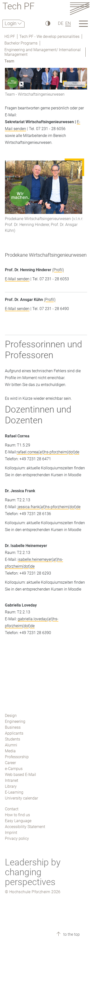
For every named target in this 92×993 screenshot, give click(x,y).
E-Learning (14, 792)
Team (9, 61)
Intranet (11, 780)
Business (13, 727)
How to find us (17, 815)
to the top (71, 934)
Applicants (14, 733)
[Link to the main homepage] (80, 8)
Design (11, 715)
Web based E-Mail (20, 774)
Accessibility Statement (25, 826)
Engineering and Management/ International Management (42, 52)
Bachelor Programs (21, 43)
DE (60, 23)
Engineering (15, 721)
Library (11, 786)
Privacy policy (17, 838)
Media (10, 751)
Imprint (11, 832)
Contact (11, 809)
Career (10, 762)
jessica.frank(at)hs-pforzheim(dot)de (49, 506)
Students (12, 739)
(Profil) (58, 269)
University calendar (21, 798)
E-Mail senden (17, 279)
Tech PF (18, 7)
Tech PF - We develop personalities (49, 36)
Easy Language (18, 820)
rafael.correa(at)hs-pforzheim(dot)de (48, 452)
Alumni (11, 745)
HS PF (9, 36)
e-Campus (14, 768)
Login (11, 23)
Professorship (17, 757)
